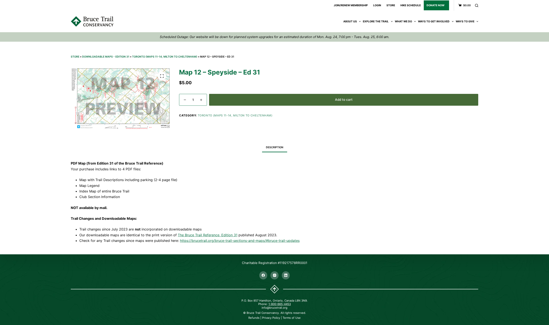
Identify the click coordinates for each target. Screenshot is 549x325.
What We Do (403, 21)
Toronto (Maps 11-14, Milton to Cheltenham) (164, 56)
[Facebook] (263, 275)
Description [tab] (274, 147)
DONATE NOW (435, 5)
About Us (350, 21)
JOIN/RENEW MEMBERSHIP (351, 5)
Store (75, 56)
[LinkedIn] (286, 275)
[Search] (476, 5)
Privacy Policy (271, 317)
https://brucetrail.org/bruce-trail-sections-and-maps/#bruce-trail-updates (240, 240)
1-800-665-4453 (279, 304)
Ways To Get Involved (433, 21)
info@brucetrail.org (274, 307)
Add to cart (344, 100)
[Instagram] (274, 275)
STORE (390, 5)
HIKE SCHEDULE (410, 5)
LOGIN (377, 5)
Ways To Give (465, 21)
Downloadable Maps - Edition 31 (105, 56)
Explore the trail (376, 21)
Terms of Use (292, 317)
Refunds (253, 317)
